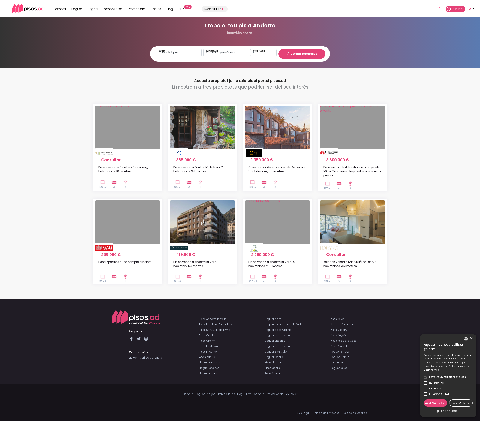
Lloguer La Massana (277, 335)
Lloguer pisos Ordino (278, 330)
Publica (457, 9)
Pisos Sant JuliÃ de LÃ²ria (214, 330)
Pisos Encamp (208, 351)
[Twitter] (139, 340)
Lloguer (76, 9)
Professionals (274, 394)
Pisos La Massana (210, 346)
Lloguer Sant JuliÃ (276, 351)
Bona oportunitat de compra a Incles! (124, 262)
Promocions (137, 9)
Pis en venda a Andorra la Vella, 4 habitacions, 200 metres (271, 264)
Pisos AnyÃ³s (338, 335)
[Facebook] (132, 340)
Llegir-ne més (431, 369)
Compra (60, 9)
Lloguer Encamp (275, 341)
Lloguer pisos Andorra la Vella (283, 324)
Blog (169, 9)
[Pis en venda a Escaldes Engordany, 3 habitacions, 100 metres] (127, 127)
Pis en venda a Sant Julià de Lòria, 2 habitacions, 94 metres (198, 169)
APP (182, 8)
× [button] (471, 338)
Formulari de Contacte (147, 357)
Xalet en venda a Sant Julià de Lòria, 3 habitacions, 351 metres (349, 264)
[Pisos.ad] (136, 317)
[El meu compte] (441, 9)
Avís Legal (303, 413)
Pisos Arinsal (272, 373)
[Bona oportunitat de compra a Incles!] (127, 222)
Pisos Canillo (207, 335)
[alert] (448, 375)
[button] (448, 411)
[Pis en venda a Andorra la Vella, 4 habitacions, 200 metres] (277, 222)
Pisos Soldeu (338, 319)
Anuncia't (291, 394)
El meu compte (254, 394)
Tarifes (156, 9)
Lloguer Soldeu (339, 368)
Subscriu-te (213, 9)
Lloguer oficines (209, 368)
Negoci (93, 9)
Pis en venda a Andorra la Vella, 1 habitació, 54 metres (196, 264)
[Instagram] (145, 340)
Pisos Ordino (207, 341)
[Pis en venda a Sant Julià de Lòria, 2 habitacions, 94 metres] (202, 127)
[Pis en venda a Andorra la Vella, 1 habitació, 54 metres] (202, 222)
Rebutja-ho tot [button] (461, 402)
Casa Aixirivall (338, 346)
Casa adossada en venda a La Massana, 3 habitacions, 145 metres (276, 169)
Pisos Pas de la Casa (343, 341)
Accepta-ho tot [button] (435, 402)
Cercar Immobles (303, 54)
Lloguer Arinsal (339, 362)
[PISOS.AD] (24, 8)
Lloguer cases (208, 373)
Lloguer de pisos (209, 362)
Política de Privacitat (326, 413)
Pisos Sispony (338, 330)
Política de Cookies (355, 413)
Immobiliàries (113, 9)
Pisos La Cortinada (342, 324)
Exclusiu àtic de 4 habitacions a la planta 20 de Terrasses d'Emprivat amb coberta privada (352, 171)
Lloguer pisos (273, 319)
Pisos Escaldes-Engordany (215, 324)
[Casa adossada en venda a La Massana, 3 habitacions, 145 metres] (277, 127)
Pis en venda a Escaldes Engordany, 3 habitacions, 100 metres (124, 169)
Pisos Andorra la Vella (212, 319)
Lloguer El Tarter (340, 351)
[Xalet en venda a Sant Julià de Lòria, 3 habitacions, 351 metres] (352, 222)
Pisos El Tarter (273, 362)
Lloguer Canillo (274, 357)
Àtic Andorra (207, 357)
